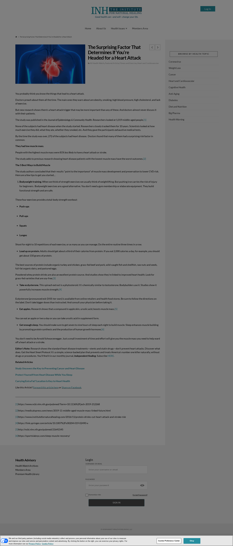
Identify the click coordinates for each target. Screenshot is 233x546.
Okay (192, 541)
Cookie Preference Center (169, 541)
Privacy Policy (35, 544)
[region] (116, 540)
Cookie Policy (47, 544)
